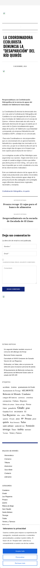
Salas (23, 422)
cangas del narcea (10, 397)
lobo (18, 415)
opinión (5, 419)
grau (28, 407)
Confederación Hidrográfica (12, 191)
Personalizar (20, 557)
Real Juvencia (14, 422)
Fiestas (28, 404)
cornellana (29, 397)
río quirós (26, 191)
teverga (6, 429)
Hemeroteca (8, 455)
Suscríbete (8, 470)
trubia (21, 429)
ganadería (12, 408)
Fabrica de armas (8, 404)
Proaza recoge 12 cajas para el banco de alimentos (20, 206)
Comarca (7, 459)
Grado (20, 407)
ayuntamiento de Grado (26, 387)
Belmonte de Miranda (12, 394)
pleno (18, 419)
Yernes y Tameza (15, 433)
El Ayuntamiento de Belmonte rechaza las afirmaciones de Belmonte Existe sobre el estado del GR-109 (18, 372)
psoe (34, 418)
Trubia (4, 518)
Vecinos (5, 433)
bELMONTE (27, 390)
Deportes (23, 401)
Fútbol (5, 408)
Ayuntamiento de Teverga (12, 390)
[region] (20, 546)
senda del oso (19, 426)
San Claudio (6, 509)
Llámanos (8, 477)
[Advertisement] (20, 320)
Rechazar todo (20, 563)
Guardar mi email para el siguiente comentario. (19, 262)
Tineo (14, 429)
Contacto (7, 473)
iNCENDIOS (18, 411)
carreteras (21, 397)
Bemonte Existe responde (13, 355)
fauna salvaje (20, 404)
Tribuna (7, 462)
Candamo (26, 393)
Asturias (14, 387)
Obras (29, 414)
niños (23, 415)
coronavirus (7, 401)
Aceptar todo (20, 551)
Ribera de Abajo (8, 506)
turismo (28, 429)
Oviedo (12, 419)
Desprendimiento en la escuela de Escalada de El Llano (20, 220)
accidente (6, 387)
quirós (6, 422)
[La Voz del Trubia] (20, 13)
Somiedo (30, 425)
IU (25, 411)
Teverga (5, 515)
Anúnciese (8, 466)
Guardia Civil (8, 411)
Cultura (16, 401)
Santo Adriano (7, 512)
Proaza (28, 418)
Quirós (4, 503)
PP (22, 418)
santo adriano (8, 425)
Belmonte (5, 525)
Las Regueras (9, 414)
